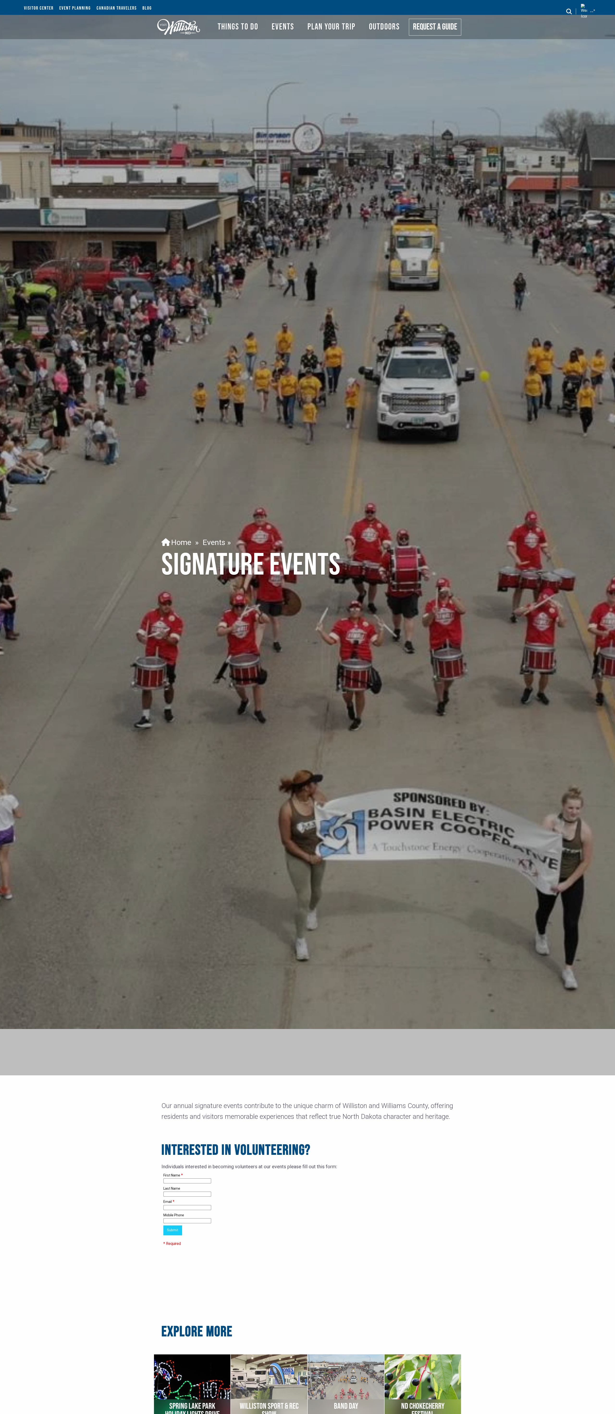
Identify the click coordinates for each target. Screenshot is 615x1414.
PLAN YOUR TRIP (332, 27)
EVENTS (283, 27)
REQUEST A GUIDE (435, 27)
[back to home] (179, 27)
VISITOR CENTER (39, 8)
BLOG (147, 8)
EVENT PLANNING (75, 8)
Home (179, 542)
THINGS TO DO (238, 27)
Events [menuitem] (214, 542)
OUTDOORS (384, 27)
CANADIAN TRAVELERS (117, 8)
